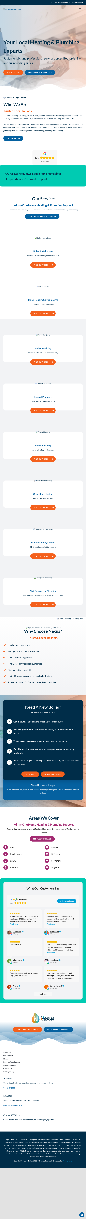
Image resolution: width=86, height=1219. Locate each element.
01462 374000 (9, 1088)
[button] (81, 1214)
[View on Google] (9, 932)
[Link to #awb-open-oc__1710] (80, 9)
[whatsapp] (13, 1124)
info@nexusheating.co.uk (13, 1105)
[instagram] (9, 1124)
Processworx (67, 1161)
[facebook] (4, 1124)
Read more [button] (14, 924)
